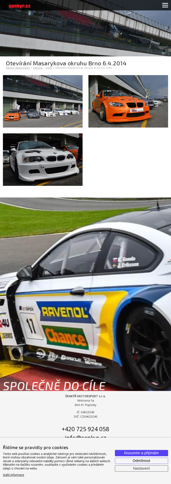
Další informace (13, 475)
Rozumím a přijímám (141, 453)
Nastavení (141, 468)
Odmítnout (141, 461)
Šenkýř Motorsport (18, 67)
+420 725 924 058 (85, 429)
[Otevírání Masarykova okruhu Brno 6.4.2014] (43, 101)
